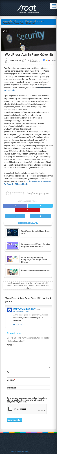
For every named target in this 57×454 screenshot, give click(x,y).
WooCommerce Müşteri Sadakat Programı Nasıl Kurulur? (35, 245)
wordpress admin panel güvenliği (20, 283)
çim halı (26, 451)
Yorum (10, 345)
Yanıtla (19, 324)
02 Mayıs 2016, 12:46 (21, 312)
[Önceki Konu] (15, 216)
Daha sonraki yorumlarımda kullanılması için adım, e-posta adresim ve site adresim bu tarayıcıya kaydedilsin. (27, 400)
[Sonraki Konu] (40, 216)
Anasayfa (7, 21)
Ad (8, 372)
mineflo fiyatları (16, 451)
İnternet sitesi (13, 388)
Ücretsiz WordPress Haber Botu (35, 270)
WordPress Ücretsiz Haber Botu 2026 (35, 232)
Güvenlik (19, 21)
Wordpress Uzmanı (33, 21)
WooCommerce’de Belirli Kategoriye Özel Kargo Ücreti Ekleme (34, 259)
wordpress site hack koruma (24, 285)
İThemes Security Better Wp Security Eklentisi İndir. (27, 182)
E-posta (11, 380)
